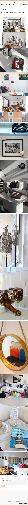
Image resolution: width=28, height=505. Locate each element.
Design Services (12, 4)
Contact (17, 4)
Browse (6, 4)
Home (2, 4)
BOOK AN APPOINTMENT (22, 503)
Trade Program (24, 4)
